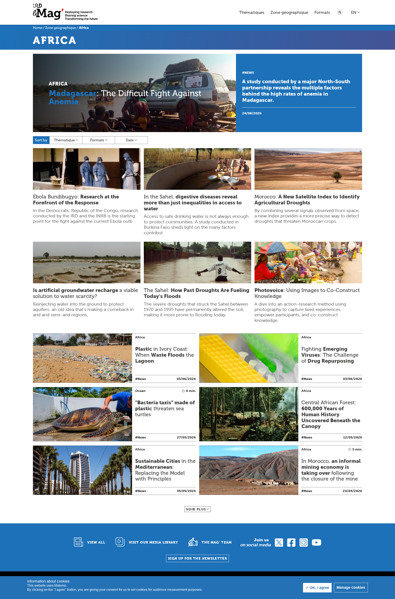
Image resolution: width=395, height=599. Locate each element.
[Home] (65, 12)
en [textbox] (353, 12)
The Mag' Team (217, 542)
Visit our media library (153, 542)
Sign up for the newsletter (197, 558)
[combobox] (355, 12)
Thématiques (251, 12)
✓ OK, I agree (317, 588)
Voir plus (196, 509)
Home (37, 28)
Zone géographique (289, 12)
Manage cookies (351, 587)
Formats (322, 12)
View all (96, 542)
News (249, 73)
